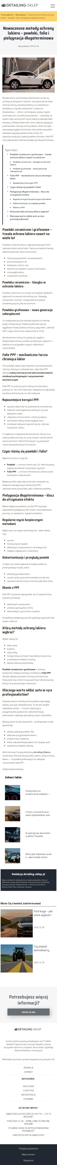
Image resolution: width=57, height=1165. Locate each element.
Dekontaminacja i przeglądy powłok (29, 203)
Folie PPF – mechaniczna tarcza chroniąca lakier (30, 177)
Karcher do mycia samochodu (28, 1135)
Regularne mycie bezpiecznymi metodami (32, 199)
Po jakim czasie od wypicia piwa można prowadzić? (28, 1129)
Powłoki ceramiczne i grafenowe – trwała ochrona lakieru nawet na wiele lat (30, 156)
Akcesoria (28, 1086)
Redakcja (28, 1067)
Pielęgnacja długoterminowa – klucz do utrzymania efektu (29, 193)
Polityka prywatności (28, 1148)
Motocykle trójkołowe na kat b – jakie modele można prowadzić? (39, 856)
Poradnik (28, 1099)
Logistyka (28, 1090)
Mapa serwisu (28, 1154)
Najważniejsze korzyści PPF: (25, 183)
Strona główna (7, 14)
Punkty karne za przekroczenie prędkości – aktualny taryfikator (37, 793)
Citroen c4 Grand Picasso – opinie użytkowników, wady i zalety (39, 814)
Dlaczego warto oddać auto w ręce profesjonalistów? (27, 217)
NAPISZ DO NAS (28, 1012)
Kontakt (28, 1072)
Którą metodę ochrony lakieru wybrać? (29, 211)
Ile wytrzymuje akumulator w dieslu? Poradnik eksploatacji (38, 835)
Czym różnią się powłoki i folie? (25, 187)
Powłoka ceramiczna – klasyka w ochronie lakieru (30, 163)
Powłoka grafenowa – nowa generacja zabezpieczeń (28, 170)
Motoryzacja (21, 14)
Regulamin (28, 1160)
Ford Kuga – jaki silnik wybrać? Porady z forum (43, 913)
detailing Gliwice (41, 752)
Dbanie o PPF (19, 207)
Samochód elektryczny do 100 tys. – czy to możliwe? (28, 1115)
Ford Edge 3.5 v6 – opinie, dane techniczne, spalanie (28, 1122)
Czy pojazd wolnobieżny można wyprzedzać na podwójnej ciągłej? (43, 948)
